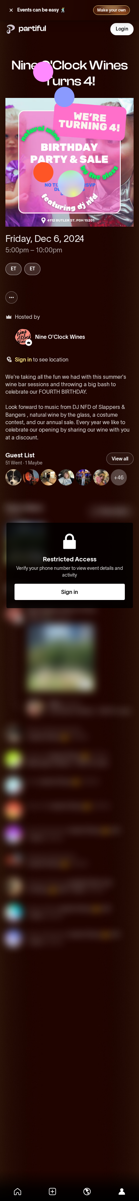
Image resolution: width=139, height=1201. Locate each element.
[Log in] (121, 1191)
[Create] (52, 1191)
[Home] (17, 1191)
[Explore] (87, 1191)
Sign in (23, 359)
